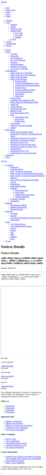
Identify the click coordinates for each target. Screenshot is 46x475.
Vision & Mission (16, 64)
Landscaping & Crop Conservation (23, 153)
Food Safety (19, 193)
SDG (12, 235)
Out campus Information (15, 447)
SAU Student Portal (17, 224)
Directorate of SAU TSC (19, 151)
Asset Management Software (21, 226)
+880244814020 (7, 366)
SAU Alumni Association (15, 430)
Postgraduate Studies (18, 186)
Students (9, 203)
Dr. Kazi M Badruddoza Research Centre (25, 218)
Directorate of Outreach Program (22, 140)
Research (9, 212)
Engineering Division (18, 109)
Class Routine (11, 44)
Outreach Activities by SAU (16, 445)
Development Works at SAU (16, 443)
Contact (8, 42)
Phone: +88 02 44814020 (15, 463)
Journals (13, 216)
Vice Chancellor (16, 58)
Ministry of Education (14, 421)
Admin (13, 27)
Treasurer (13, 62)
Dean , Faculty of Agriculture (21, 171)
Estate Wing (19, 94)
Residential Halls (16, 209)
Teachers (9, 20)
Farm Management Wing (19, 113)
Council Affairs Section (24, 92)
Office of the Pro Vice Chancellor (22, 75)
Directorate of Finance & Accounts (23, 138)
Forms (8, 14)
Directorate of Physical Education (22, 145)
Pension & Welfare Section (25, 90)
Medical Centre (16, 111)
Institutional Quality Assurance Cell (23, 147)
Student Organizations (18, 207)
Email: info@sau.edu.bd (15, 461)
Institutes (13, 188)
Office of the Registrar (18, 79)
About (8, 52)
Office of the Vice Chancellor (21, 73)
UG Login (19, 33)
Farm (12, 115)
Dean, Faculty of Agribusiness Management (26, 174)
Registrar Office (21, 81)
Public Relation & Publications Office (24, 102)
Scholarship (14, 201)
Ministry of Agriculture (14, 423)
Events (8, 241)
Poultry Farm (20, 121)
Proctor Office (15, 98)
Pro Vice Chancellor (17, 60)
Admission (10, 155)
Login (8, 23)
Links (8, 222)
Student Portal (15, 31)
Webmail (13, 25)
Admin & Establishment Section (27, 83)
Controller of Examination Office (22, 100)
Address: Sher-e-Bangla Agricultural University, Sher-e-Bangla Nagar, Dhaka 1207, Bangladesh (23, 458)
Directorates (10, 130)
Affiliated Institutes (22, 197)
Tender (8, 16)
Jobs (12, 233)
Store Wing (19, 96)
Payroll (13, 39)
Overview (14, 54)
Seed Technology (21, 190)
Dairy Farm (19, 119)
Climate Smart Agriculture (25, 195)
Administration (11, 71)
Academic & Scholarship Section (27, 86)
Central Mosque (16, 107)
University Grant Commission (17, 428)
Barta (12, 239)
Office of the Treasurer (18, 77)
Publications (14, 220)
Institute (18, 37)
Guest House (15, 123)
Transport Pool (15, 149)
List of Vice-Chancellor (19, 69)
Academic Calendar (17, 199)
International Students (18, 205)
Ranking (13, 237)
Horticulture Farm (21, 117)
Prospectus (14, 167)
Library (13, 128)
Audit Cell (14, 104)
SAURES (14, 214)
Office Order (10, 10)
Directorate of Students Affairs (21, 132)
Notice (8, 12)
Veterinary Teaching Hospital (21, 126)
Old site (8, 46)
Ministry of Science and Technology (19, 426)
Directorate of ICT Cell (19, 142)
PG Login (19, 35)
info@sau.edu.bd (7, 376)
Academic (9, 165)
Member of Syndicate (18, 67)
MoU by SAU (11, 439)
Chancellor (14, 56)
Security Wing (20, 88)
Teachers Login (16, 29)
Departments (15, 184)
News (8, 157)
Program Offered (16, 169)
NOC (8, 8)
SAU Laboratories (12, 441)
